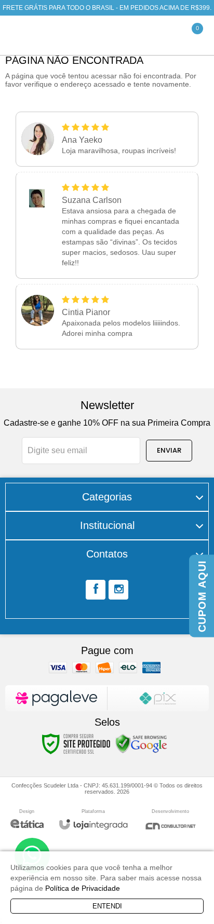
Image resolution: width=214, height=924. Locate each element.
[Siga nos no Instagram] (118, 589)
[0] (187, 35)
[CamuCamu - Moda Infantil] (76, 35)
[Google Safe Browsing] (141, 743)
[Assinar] (169, 450)
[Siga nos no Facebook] (95, 589)
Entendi (107, 906)
